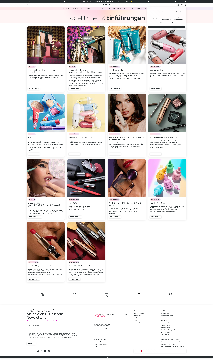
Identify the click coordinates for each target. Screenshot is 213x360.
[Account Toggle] (178, 5)
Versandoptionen (165, 327)
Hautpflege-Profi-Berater (100, 344)
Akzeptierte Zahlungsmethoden (169, 330)
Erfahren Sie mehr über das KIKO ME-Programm (103, 328)
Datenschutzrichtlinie (34, 338)
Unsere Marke (138, 310)
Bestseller (65, 8)
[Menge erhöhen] (65, 1)
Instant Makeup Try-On (100, 339)
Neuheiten (74, 8)
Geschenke (147, 8)
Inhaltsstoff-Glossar (139, 322)
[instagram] (38, 351)
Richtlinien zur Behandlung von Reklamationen (173, 342)
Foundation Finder (99, 342)
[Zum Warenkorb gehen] (185, 5)
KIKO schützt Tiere (139, 313)
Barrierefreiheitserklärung (168, 344)
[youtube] (49, 351)
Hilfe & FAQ (163, 310)
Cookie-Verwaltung (166, 334)
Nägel (102, 8)
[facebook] (41, 351)
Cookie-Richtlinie (165, 332)
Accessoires (117, 8)
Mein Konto (164, 320)
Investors (136, 320)
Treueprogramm (165, 325)
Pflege (108, 8)
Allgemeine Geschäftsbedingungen (170, 339)
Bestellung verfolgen (166, 313)
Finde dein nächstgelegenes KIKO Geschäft (172, 346)
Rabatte (125, 8)
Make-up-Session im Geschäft (102, 337)
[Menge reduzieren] (148, 1)
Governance (137, 315)
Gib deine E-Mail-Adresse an (33, 325)
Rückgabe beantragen (167, 315)
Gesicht (89, 8)
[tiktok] (45, 351)
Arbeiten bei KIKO (138, 318)
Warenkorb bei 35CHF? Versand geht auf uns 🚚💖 (106, 1)
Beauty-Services (136, 8)
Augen (96, 8)
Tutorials (96, 346)
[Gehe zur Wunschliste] (182, 5)
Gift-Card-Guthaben (166, 322)
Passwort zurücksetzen (167, 318)
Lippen (82, 8)
